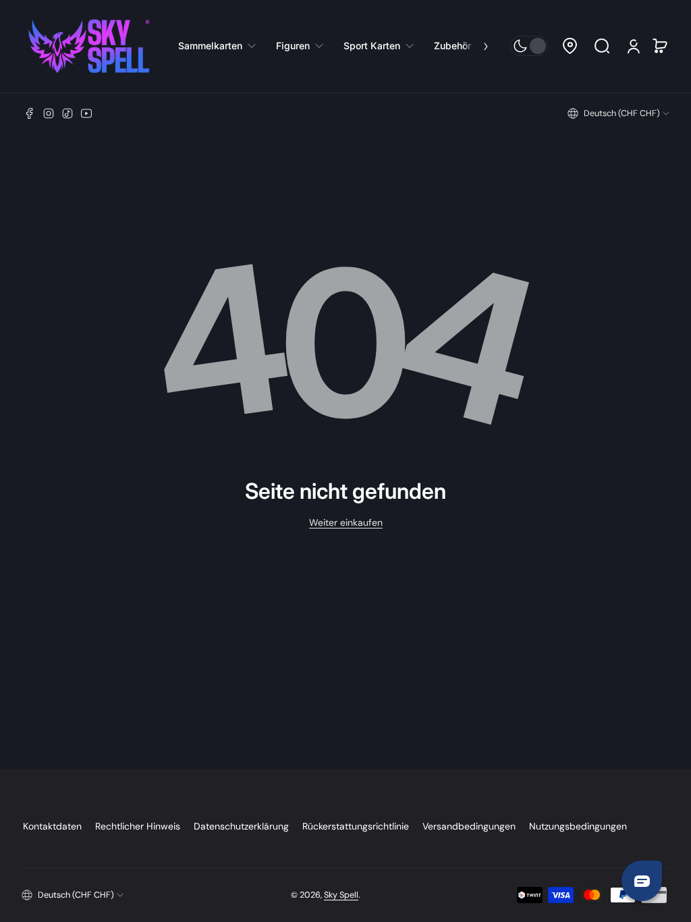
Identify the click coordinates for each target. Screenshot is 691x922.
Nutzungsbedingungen (578, 826)
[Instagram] (48, 113)
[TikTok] (67, 113)
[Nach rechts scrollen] (476, 46)
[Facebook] (30, 113)
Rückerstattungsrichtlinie (355, 826)
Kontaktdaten (52, 826)
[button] (569, 46)
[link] (222, 45)
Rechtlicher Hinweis (137, 826)
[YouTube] (86, 113)
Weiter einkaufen (346, 522)
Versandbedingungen (469, 826)
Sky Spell (341, 895)
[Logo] (89, 46)
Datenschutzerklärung (241, 826)
